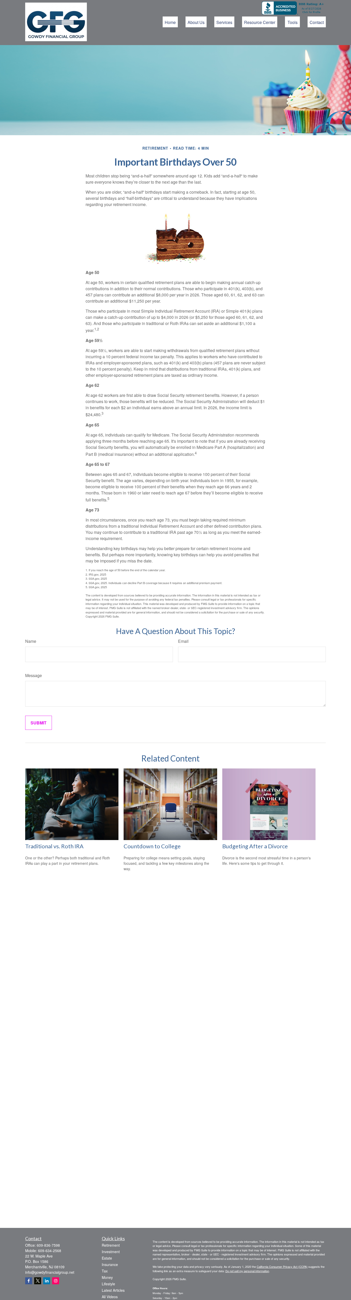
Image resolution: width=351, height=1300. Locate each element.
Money (107, 1277)
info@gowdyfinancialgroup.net (49, 1272)
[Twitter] (37, 1280)
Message (33, 675)
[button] (170, 21)
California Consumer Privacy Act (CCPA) (282, 1266)
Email (183, 641)
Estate (107, 1258)
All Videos (110, 1296)
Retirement (111, 1245)
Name (30, 641)
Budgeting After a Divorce (255, 846)
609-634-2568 (49, 1250)
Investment (111, 1251)
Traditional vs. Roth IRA (54, 846)
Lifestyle (108, 1283)
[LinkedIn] (46, 1280)
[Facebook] (28, 1280)
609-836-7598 (48, 1245)
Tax (105, 1270)
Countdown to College (152, 846)
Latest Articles (113, 1290)
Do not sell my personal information (247, 1271)
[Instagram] (55, 1280)
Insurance (110, 1264)
